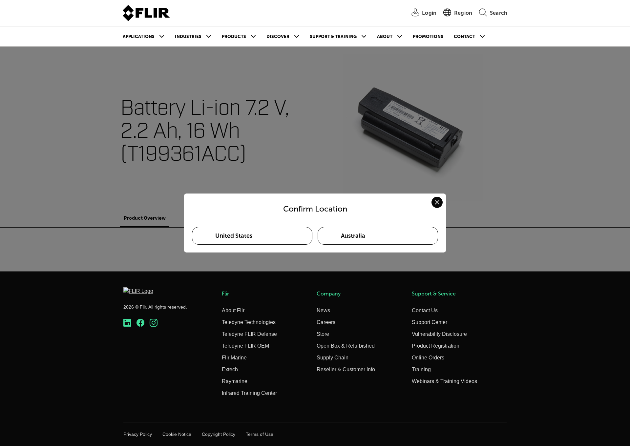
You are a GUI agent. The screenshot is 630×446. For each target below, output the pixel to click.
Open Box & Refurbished (346, 346)
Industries (188, 36)
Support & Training (333, 36)
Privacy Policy (137, 434)
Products (234, 36)
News (323, 310)
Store (323, 334)
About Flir (233, 310)
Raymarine (234, 381)
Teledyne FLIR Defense (249, 334)
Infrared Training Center (249, 393)
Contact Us (425, 310)
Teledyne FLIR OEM (245, 346)
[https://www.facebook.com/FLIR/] (140, 323)
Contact (464, 36)
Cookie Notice (176, 434)
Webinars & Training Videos (444, 381)
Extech (230, 369)
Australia (353, 236)
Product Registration (435, 346)
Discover (277, 36)
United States (233, 236)
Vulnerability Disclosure (439, 334)
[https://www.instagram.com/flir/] (154, 323)
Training (421, 369)
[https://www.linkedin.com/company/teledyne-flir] (127, 323)
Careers (326, 322)
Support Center (429, 322)
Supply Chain (332, 357)
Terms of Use (259, 434)
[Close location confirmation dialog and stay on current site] (437, 202)
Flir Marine (234, 357)
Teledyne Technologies (249, 322)
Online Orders (428, 357)
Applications (139, 36)
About (384, 36)
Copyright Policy (218, 434)
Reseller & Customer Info (346, 369)
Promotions (428, 36)
